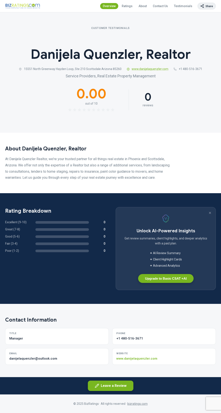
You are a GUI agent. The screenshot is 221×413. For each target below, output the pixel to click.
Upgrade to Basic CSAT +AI (166, 278)
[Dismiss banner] (210, 213)
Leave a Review (113, 386)
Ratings (127, 6)
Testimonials (183, 6)
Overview (109, 6)
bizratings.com (137, 403)
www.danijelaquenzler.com (150, 69)
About (143, 6)
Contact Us (160, 6)
